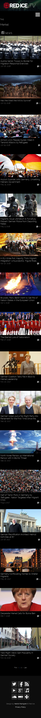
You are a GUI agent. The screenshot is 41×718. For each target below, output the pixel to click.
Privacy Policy (20, 707)
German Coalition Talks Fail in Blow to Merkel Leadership (17, 377)
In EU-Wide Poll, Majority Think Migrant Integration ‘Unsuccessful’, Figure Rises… (18, 259)
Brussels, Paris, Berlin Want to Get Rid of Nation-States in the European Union (19, 299)
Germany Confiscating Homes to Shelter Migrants (19, 575)
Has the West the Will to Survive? (15, 100)
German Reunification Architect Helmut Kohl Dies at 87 (18, 535)
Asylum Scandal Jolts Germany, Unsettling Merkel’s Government (20, 180)
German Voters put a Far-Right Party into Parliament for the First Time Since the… (19, 417)
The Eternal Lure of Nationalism (15, 337)
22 (40, 103)
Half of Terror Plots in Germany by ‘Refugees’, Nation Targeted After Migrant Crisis (19, 497)
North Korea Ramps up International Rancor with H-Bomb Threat (17, 456)
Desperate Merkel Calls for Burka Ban (17, 613)
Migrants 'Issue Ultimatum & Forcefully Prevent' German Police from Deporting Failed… (18, 221)
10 (40, 227)
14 (40, 579)
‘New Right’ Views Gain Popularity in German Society (16, 654)
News (8, 33)
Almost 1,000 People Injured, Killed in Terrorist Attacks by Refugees (17, 141)
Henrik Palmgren (20, 704)
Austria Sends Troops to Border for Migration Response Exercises (16, 62)
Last (25, 667)
